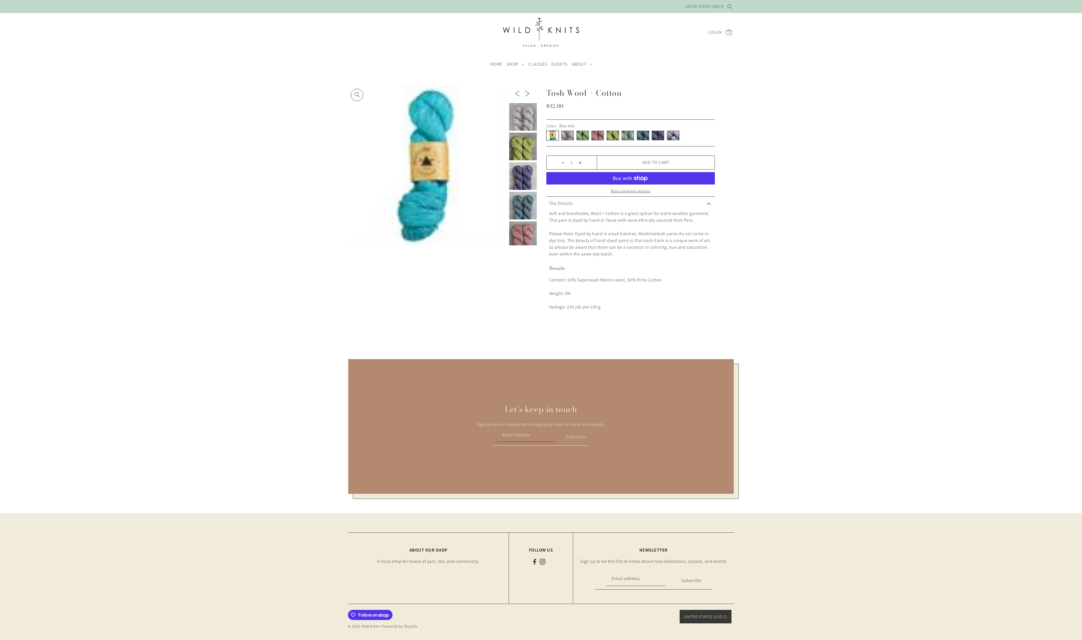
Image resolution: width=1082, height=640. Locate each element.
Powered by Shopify (399, 626)
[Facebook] (534, 561)
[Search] (730, 6)
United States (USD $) (704, 6)
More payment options (630, 191)
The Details (561, 203)
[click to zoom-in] (357, 95)
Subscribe (576, 437)
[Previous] (517, 93)
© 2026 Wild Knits (363, 626)
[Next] (527, 93)
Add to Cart (655, 162)
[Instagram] (542, 561)
